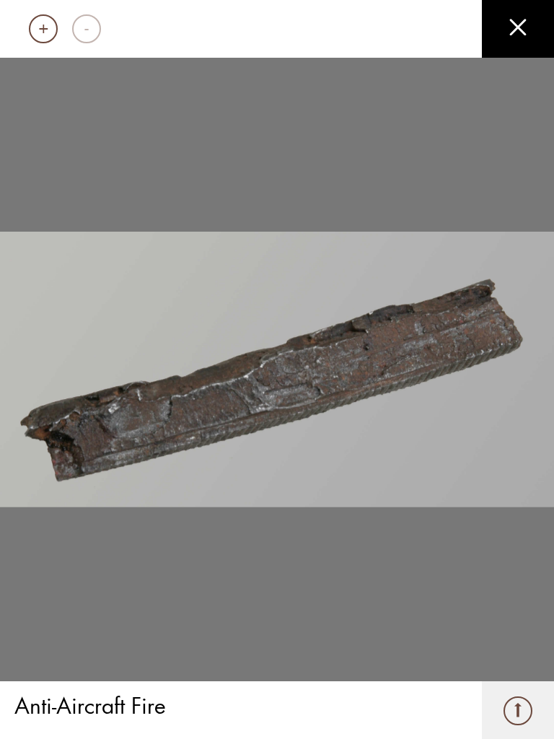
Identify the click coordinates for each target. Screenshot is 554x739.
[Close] (518, 29)
